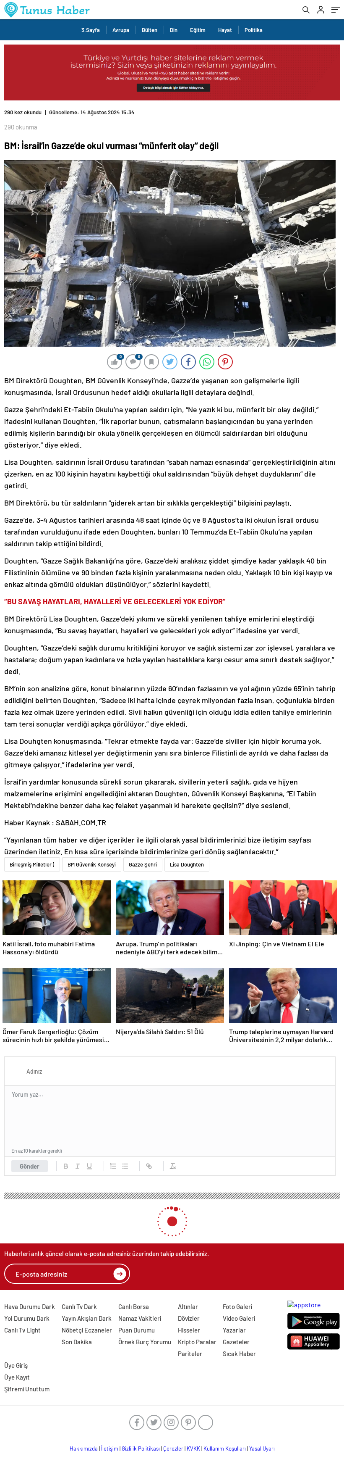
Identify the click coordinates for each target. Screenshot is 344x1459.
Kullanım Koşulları (224, 1448)
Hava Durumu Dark (29, 1306)
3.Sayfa (90, 29)
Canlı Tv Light (22, 1330)
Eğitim (198, 29)
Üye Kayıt (17, 1377)
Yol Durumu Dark (27, 1318)
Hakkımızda (84, 1448)
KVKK (193, 1448)
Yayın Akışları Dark (87, 1318)
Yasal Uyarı (262, 1448)
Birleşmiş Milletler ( (32, 864)
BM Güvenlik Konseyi (92, 864)
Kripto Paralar (197, 1342)
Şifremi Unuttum (27, 1389)
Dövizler (189, 1318)
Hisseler (189, 1330)
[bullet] (125, 1166)
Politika (254, 29)
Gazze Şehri (143, 864)
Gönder (29, 1166)
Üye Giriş (16, 1365)
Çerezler (173, 1448)
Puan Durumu (136, 1330)
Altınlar (188, 1306)
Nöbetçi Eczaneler (87, 1330)
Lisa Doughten (187, 864)
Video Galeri (239, 1318)
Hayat (225, 29)
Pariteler (190, 1353)
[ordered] (113, 1166)
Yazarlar (234, 1330)
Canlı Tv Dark (79, 1306)
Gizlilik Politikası (141, 1448)
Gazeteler (236, 1342)
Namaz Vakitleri (139, 1318)
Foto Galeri (237, 1306)
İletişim (109, 1448)
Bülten (149, 29)
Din (173, 29)
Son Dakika (77, 1342)
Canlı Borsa (133, 1306)
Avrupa (120, 29)
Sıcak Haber (239, 1353)
